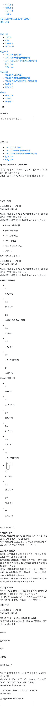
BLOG (26, 19)
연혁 (7, 40)
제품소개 (9, 7)
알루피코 (9, 63)
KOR (2, 22)
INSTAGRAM (6, 19)
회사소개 (9, 4)
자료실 (8, 13)
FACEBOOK (17, 19)
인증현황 (9, 43)
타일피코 (9, 66)
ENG (7, 22)
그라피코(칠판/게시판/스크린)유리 (21, 60)
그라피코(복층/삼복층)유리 (17, 57)
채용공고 (9, 101)
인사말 (8, 37)
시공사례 (9, 10)
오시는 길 (9, 46)
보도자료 (9, 95)
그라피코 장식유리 (13, 54)
